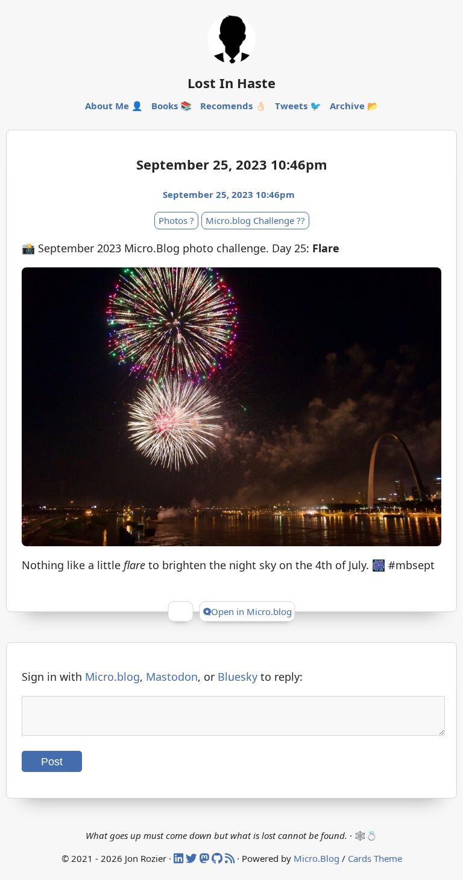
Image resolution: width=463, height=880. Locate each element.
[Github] (218, 858)
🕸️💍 (365, 835)
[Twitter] (193, 858)
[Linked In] (180, 858)
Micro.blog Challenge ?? (255, 220)
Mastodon (172, 676)
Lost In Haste (231, 83)
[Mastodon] (206, 858)
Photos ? (176, 220)
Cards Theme (375, 858)
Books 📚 (171, 106)
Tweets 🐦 (298, 106)
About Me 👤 (114, 106)
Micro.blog (112, 676)
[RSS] (231, 858)
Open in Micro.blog (251, 611)
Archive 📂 (354, 106)
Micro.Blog (316, 858)
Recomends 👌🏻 (233, 106)
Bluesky (237, 676)
